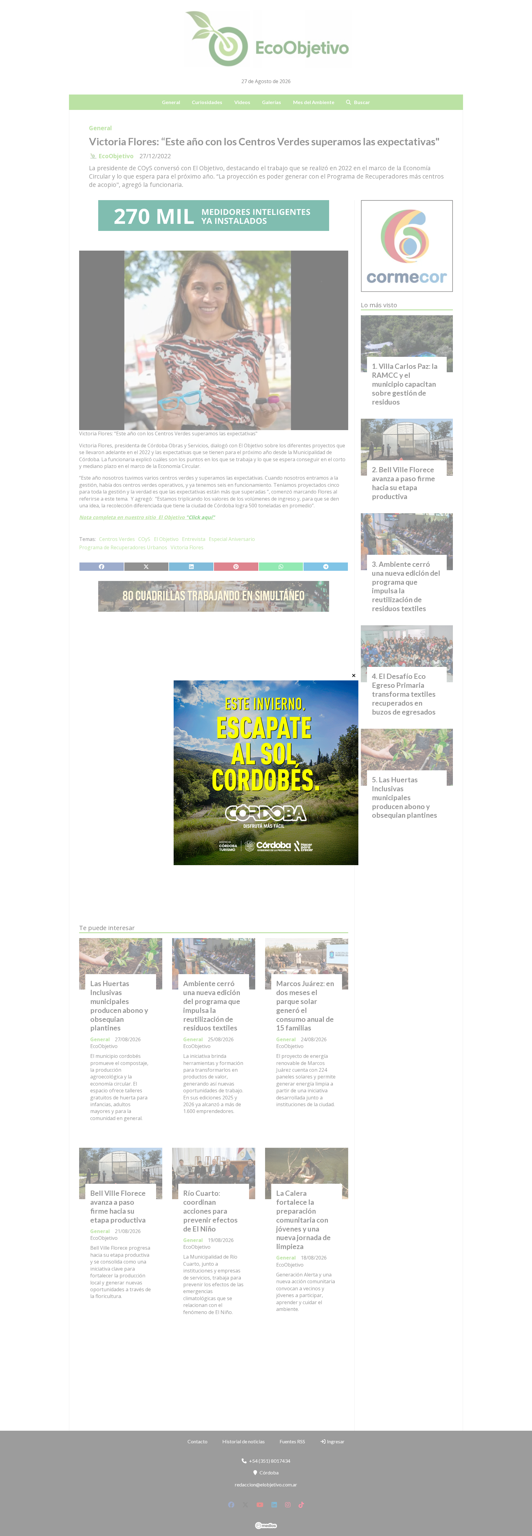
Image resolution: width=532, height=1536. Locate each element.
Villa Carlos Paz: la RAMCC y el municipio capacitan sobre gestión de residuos (404, 384)
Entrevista (193, 539)
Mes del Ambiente (313, 102)
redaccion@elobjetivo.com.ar (266, 1484)
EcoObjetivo (116, 156)
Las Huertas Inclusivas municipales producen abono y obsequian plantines (119, 1005)
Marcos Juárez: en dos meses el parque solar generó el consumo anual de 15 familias (305, 1005)
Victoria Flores (187, 547)
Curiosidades (207, 102)
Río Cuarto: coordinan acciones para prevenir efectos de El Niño (210, 1211)
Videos (242, 102)
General (171, 102)
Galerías (271, 102)
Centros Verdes (117, 539)
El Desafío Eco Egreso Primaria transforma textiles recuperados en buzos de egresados (404, 694)
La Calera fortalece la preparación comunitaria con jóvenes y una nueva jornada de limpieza (303, 1220)
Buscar (362, 102)
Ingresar (335, 1441)
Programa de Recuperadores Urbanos (123, 547)
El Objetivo (166, 539)
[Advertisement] (213, 674)
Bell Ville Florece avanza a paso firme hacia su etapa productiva (118, 1206)
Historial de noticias (243, 1441)
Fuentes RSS (292, 1441)
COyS (144, 539)
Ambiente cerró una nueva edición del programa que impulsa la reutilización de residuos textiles (211, 1005)
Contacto (197, 1441)
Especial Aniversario (232, 539)
